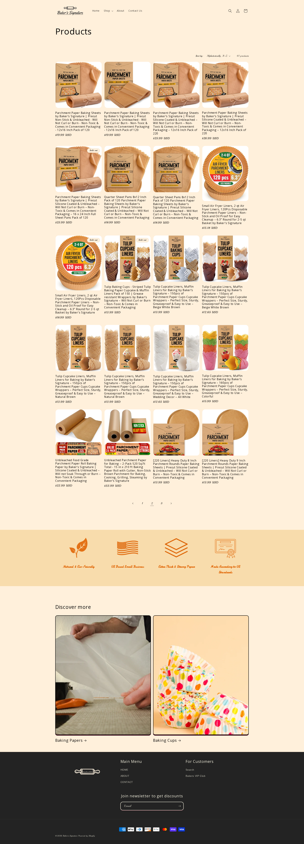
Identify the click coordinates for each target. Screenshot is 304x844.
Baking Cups (165, 740)
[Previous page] (133, 503)
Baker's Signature (70, 836)
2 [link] (152, 503)
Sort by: (199, 55)
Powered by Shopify (86, 836)
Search (190, 769)
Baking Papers (69, 740)
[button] (108, 10)
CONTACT (127, 782)
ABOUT (125, 775)
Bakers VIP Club (195, 775)
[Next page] (171, 503)
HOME (124, 769)
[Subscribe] (179, 806)
